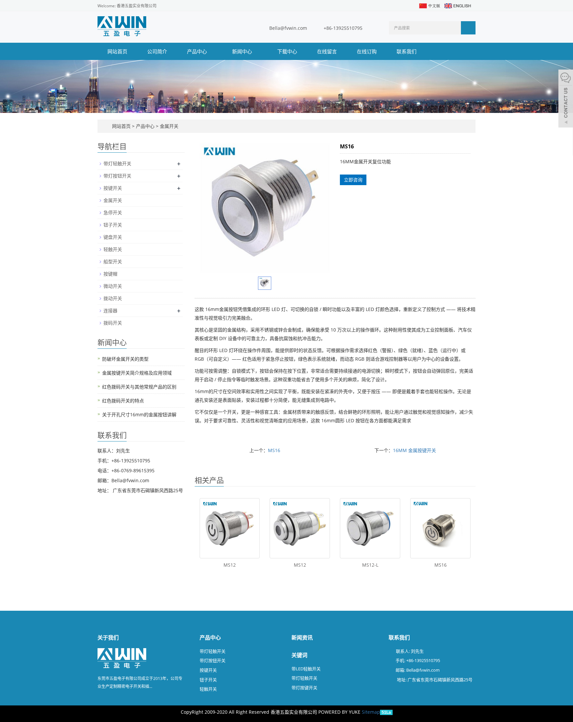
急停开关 (112, 212)
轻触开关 (112, 249)
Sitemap (371, 712)
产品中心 (197, 51)
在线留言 (327, 51)
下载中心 (287, 51)
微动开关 (112, 286)
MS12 (229, 565)
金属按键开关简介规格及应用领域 (137, 373)
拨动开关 (112, 298)
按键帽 (110, 274)
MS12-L (370, 565)
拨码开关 (112, 323)
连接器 (110, 310)
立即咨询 (353, 180)
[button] (210, 51)
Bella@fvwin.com (288, 28)
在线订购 (367, 51)
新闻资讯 (302, 637)
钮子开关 (112, 225)
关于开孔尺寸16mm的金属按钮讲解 (139, 414)
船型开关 (112, 261)
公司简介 (157, 51)
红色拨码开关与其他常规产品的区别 (139, 387)
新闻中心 (242, 51)
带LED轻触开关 (306, 669)
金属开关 (168, 126)
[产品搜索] (468, 27)
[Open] (565, 99)
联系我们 (406, 51)
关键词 (299, 655)
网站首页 (117, 51)
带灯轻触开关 (117, 163)
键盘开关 (112, 237)
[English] (457, 5)
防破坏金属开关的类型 (125, 359)
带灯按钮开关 (117, 176)
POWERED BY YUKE (340, 712)
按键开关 (112, 188)
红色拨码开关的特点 (123, 400)
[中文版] (429, 5)
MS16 (274, 450)
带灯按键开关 (304, 688)
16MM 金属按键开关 (414, 450)
